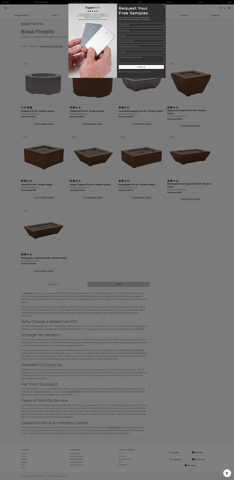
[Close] (164, 5)
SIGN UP (141, 67)
